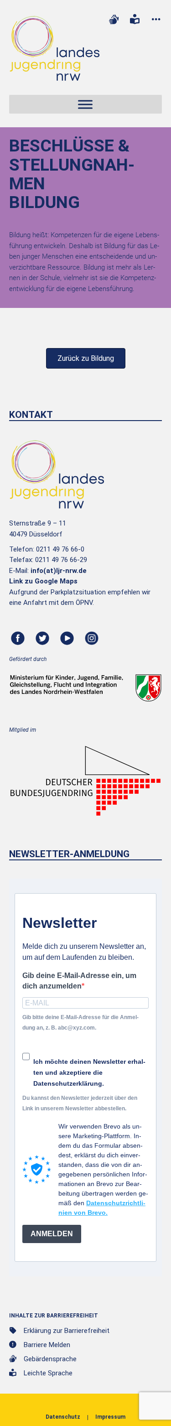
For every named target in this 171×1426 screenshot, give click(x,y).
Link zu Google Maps (43, 581)
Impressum (110, 1417)
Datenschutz (63, 1417)
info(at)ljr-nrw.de (59, 571)
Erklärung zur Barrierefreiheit (66, 1331)
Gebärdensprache (50, 1359)
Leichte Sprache (48, 1373)
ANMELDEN (52, 1234)
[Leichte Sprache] (135, 19)
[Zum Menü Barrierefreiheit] (156, 19)
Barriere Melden (47, 1345)
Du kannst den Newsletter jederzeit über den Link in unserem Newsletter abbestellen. (79, 1103)
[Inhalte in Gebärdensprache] (113, 19)
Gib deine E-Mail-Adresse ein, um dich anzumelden (79, 981)
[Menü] (85, 104)
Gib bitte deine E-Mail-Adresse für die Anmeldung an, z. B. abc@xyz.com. (80, 1022)
